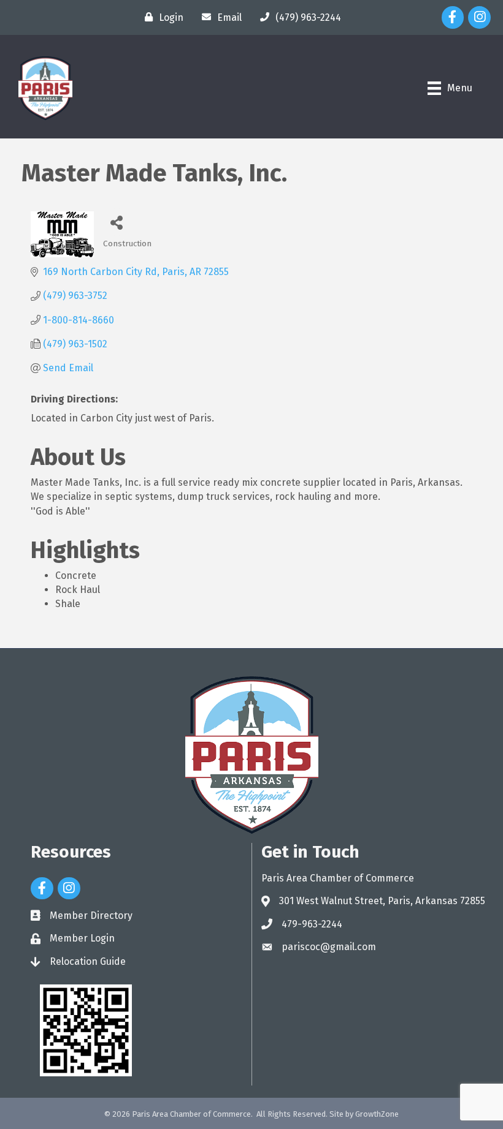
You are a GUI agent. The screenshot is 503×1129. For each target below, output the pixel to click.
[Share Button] (117, 222)
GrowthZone (377, 1114)
